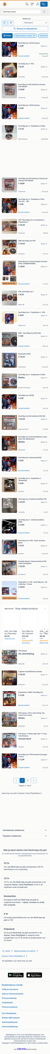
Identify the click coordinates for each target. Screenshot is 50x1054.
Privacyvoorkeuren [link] (10, 1007)
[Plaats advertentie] (44, 4)
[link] (4, 4)
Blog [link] (4, 985)
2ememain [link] (6, 1026)
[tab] (5, 22)
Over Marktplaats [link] (9, 1013)
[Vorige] (16, 780)
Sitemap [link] (14, 1026)
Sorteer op (26, 19)
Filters (8, 36)
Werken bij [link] (6, 1018)
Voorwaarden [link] (17, 994)
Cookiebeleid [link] (7, 1002)
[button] (32, 4)
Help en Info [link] (7, 994)
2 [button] (27, 780)
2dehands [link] (13, 1022)
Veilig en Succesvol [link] (10, 989)
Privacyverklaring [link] (9, 998)
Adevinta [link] (5, 1022)
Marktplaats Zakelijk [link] (14, 985)
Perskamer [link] (15, 1018)
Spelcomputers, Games (23, 36)
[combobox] (21, 12)
